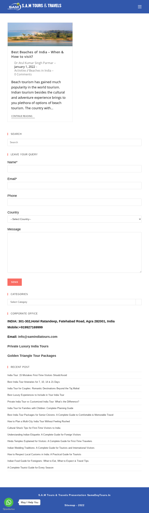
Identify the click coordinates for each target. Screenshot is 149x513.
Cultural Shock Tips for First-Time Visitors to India (33, 428)
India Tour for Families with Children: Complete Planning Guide (40, 408)
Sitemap (70, 505)
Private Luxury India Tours (28, 346)
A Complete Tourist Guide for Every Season (30, 467)
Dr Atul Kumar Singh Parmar (33, 63)
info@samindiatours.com (37, 336)
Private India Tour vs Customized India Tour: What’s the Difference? (43, 401)
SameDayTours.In (99, 495)
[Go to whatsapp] (8, 502)
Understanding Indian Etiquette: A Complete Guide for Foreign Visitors (44, 434)
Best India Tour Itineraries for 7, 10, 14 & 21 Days (33, 382)
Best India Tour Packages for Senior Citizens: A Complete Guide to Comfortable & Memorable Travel (60, 415)
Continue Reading (21, 116)
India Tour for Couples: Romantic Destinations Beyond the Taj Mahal (43, 388)
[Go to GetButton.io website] (9, 509)
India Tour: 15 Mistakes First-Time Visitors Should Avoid (37, 375)
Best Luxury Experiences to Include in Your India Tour (35, 395)
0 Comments (23, 74)
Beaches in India (40, 70)
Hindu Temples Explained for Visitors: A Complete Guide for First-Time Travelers (49, 441)
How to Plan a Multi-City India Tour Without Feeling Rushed (38, 421)
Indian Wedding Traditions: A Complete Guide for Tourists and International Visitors (50, 447)
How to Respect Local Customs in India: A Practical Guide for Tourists (44, 454)
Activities (20, 70)
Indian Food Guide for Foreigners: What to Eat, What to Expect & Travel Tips (48, 461)
